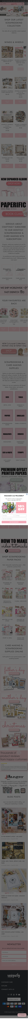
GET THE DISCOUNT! (13, 522)
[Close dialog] (26, 494)
